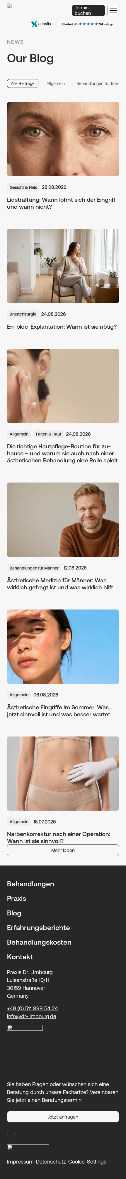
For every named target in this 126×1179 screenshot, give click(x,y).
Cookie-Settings (87, 1162)
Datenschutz (51, 1162)
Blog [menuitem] (14, 913)
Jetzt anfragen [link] (63, 1117)
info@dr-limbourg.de (31, 1016)
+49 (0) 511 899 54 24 (32, 1008)
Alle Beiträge (23, 83)
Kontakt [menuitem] (20, 957)
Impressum (20, 1162)
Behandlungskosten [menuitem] (39, 942)
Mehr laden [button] (63, 850)
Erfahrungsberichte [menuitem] (38, 928)
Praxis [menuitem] (16, 898)
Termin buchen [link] (83, 10)
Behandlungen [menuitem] (30, 884)
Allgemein (56, 83)
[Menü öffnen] (113, 10)
